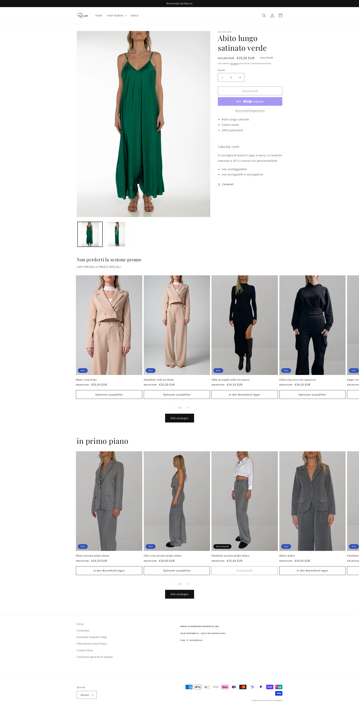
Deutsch (85, 695)
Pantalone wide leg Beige (159, 379)
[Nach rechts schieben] (188, 408)
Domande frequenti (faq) (92, 637)
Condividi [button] (227, 184)
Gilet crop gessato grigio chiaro (163, 555)
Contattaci (83, 630)
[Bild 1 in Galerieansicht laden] (90, 234)
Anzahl (221, 70)
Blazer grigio (287, 555)
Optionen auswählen (109, 394)
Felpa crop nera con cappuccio (297, 379)
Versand (234, 63)
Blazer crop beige (86, 379)
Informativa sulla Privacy (92, 643)
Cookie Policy (85, 650)
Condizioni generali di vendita (95, 657)
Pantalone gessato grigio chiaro (230, 555)
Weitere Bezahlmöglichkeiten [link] (250, 110)
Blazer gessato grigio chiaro (92, 555)
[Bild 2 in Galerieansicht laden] (116, 234)
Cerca (80, 624)
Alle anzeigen (179, 418)
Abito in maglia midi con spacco (230, 379)
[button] (116, 15)
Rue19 (261, 700)
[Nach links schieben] (171, 408)
